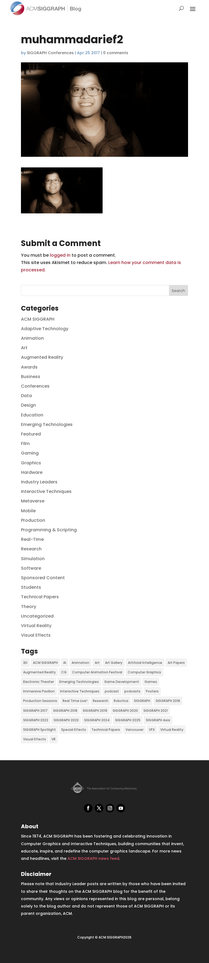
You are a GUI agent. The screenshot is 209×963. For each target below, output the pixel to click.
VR (53, 739)
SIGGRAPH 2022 (35, 720)
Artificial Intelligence (145, 662)
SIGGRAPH (142, 700)
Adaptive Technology (44, 329)
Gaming (30, 453)
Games (151, 681)
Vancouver (134, 729)
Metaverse (32, 501)
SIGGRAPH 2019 (95, 710)
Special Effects (73, 729)
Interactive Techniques (46, 491)
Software (31, 568)
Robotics (121, 700)
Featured (31, 434)
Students (31, 587)
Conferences (35, 386)
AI (64, 662)
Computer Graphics (144, 672)
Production (33, 520)
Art (24, 348)
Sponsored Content (43, 578)
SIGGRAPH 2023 (66, 720)
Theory (28, 606)
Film (25, 443)
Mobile (28, 511)
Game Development (121, 681)
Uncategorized (37, 616)
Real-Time (32, 539)
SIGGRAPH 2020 (125, 710)
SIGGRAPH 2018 (65, 710)
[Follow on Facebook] (88, 808)
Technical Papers (40, 597)
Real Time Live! (75, 700)
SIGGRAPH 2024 (97, 720)
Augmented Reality (42, 357)
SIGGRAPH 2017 (35, 710)
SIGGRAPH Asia (158, 720)
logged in (60, 255)
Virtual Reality (36, 625)
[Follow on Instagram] (110, 808)
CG (64, 672)
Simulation (33, 559)
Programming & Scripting (49, 530)
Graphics (31, 463)
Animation (32, 338)
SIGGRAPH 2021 (155, 710)
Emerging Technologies (47, 424)
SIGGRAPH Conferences (50, 53)
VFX (152, 729)
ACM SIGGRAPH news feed (93, 858)
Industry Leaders (39, 482)
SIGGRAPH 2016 (168, 700)
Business (30, 376)
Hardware (31, 472)
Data (26, 395)
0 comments (115, 53)
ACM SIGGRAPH (37, 319)
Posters (152, 691)
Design (28, 405)
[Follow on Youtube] (120, 808)
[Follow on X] (99, 808)
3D (25, 662)
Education (32, 415)
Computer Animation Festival (97, 672)
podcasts (132, 691)
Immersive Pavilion (39, 691)
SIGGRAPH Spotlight (39, 729)
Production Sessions (40, 700)
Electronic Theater (38, 681)
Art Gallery (113, 662)
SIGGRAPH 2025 (127, 720)
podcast (112, 691)
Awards (29, 367)
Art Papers (176, 662)
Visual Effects (36, 635)
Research (31, 549)
